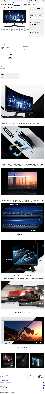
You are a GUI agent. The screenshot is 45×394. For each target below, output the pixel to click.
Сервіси (21, 2)
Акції (1, 4)
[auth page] (42, 2)
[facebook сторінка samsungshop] (42, 379)
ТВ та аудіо (3, 6)
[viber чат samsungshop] (40, 379)
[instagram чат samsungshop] (2, 387)
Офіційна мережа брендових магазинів (6, 2)
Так (16, 5)
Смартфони (3, 4)
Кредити (24, 2)
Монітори (6, 6)
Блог (15, 379)
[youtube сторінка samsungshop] (3, 387)
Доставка (19, 2)
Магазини (17, 2)
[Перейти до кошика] (44, 2)
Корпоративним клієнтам (18, 380)
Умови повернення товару (30, 375)
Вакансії (16, 381)
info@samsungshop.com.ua (40, 377)
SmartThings (25, 4)
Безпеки (7, 380)
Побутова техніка (22, 4)
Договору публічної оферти (3, 380)
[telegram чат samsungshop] (6, 387)
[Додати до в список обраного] (41, 2)
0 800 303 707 (40, 374)
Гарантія (29, 374)
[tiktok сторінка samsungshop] (4, 387)
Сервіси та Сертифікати (32, 4)
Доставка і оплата (17, 375)
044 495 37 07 (39, 376)
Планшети (10, 4)
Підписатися (5, 382)
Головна (1, 6)
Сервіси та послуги (23, 374)
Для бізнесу (29, 4)
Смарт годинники (7, 4)
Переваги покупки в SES (24, 375)
